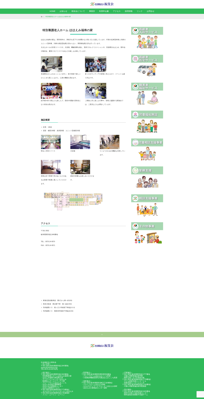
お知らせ (63, 11)
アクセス (117, 11)
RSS (161, 3)
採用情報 (128, 11)
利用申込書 (104, 11)
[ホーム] (41, 14)
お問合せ (150, 11)
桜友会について (78, 11)
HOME (52, 11)
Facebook (157, 3)
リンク (139, 11)
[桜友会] (102, 4)
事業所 (92, 11)
